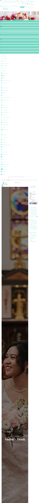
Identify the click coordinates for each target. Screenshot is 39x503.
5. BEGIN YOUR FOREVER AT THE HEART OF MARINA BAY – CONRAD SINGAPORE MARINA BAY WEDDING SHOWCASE (33, 227)
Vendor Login (11, 6)
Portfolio (15, 2)
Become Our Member (17, 6)
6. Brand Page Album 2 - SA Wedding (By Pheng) (33, 241)
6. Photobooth (32, 216)
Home (2, 1)
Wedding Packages (31, 4)
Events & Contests (24, 1)
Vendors (18, 1)
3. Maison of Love (32, 224)
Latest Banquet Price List (32, 1)
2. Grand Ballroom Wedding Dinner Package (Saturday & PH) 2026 (33, 210)
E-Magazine (24, 4)
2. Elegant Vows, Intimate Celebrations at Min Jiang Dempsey (33, 223)
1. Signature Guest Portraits (33, 209)
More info (33, 200)
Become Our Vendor (4, 6)
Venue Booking (3, 2)
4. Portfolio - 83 (32, 238)
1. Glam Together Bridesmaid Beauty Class (33, 221)
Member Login (25, 6)
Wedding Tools (7, 1)
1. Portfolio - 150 (32, 234)
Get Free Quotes (13, 1)
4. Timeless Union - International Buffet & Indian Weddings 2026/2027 (33, 213)
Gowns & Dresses (10, 2)
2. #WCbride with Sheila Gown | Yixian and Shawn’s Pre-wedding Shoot (33, 235)
